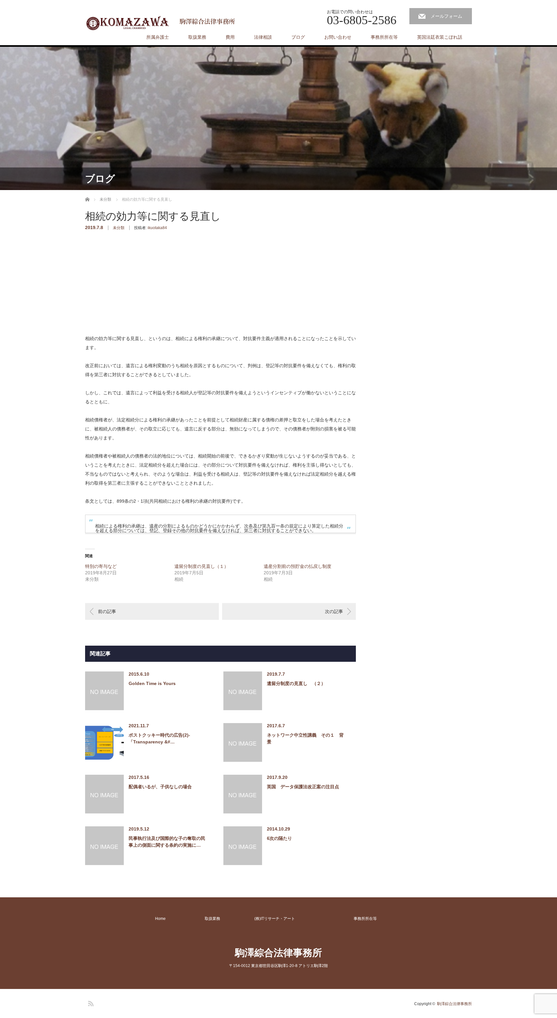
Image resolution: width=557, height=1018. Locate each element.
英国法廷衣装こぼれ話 (439, 37)
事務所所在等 (384, 37)
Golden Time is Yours (152, 683)
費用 (230, 37)
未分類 (118, 228)
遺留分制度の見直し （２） (296, 683)
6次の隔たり (279, 838)
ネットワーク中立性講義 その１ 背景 (305, 738)
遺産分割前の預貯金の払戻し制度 (297, 566)
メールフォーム (446, 16)
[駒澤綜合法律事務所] (162, 23)
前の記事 (107, 611)
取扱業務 (197, 37)
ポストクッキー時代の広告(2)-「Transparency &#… (159, 738)
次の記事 (334, 611)
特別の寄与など (101, 566)
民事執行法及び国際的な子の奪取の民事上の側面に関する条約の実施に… (167, 842)
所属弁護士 (157, 37)
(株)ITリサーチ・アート (274, 919)
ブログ (298, 37)
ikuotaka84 (157, 228)
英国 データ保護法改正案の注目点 (303, 786)
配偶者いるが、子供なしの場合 (160, 786)
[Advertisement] (133, 293)
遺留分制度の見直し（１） (203, 566)
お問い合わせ (337, 37)
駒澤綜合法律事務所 (278, 952)
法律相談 (263, 37)
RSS (90, 1002)
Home (160, 919)
